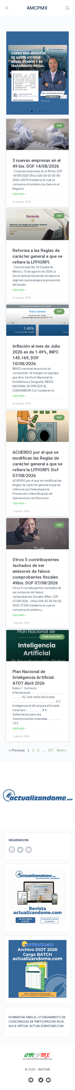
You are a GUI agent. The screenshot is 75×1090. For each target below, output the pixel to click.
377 (51, 750)
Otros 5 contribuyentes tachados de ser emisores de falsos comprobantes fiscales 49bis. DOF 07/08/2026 (35, 571)
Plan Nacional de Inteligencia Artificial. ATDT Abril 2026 (33, 677)
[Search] (67, 8)
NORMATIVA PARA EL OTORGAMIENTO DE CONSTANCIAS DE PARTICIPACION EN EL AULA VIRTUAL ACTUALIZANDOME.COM (37, 1021)
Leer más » (19, 194)
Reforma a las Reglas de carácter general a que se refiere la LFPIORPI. (37, 256)
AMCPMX (37, 8)
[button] (11, 73)
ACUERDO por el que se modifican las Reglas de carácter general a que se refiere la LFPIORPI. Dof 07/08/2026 (37, 464)
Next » (61, 750)
